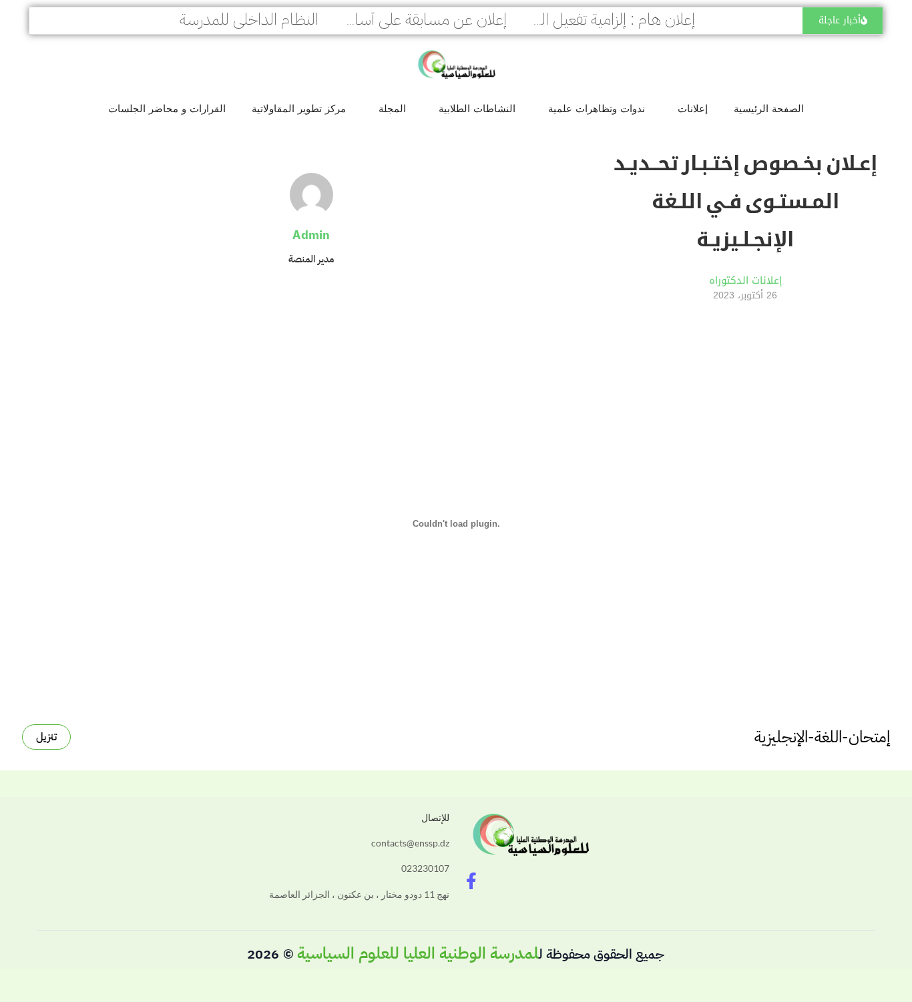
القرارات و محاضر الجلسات (167, 108)
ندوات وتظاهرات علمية (596, 108)
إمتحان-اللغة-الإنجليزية (822, 737)
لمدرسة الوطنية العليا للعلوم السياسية (418, 953)
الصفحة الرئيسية (769, 108)
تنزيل (46, 737)
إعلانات (693, 108)
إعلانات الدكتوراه (745, 280)
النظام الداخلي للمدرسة (249, 19)
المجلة (392, 108)
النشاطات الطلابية (477, 108)
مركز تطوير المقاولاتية (299, 108)
